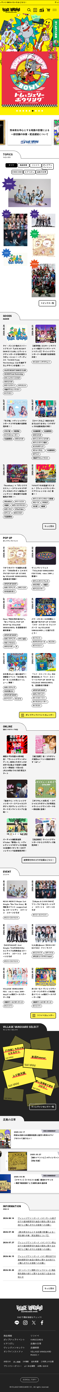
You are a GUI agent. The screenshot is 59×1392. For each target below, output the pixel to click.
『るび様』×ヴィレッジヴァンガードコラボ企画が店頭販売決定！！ (15, 424)
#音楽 (6, 505)
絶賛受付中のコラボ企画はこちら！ (39, 860)
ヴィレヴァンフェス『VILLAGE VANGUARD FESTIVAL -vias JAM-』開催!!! (43, 572)
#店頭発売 (51, 450)
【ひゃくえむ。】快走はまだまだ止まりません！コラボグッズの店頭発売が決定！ (43, 424)
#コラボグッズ (38, 447)
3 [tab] (23, 111)
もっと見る (49, 526)
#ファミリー (37, 646)
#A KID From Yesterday (13, 374)
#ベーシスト (19, 502)
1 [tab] (17, 111)
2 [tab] (20, 111)
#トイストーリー (39, 698)
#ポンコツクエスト (19, 505)
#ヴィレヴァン (9, 386)
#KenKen (8, 502)
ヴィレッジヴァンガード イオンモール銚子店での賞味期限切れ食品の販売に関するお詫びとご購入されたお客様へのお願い (37, 1221)
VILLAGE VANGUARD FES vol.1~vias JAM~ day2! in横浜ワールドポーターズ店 (14, 993)
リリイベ (35, 165)
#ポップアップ (9, 588)
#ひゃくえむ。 (38, 450)
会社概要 (34, 1361)
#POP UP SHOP (10, 584)
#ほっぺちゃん (9, 643)
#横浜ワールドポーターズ (13, 1002)
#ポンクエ (8, 509)
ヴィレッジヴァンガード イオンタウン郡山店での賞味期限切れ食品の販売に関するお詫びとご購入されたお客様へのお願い (37, 1246)
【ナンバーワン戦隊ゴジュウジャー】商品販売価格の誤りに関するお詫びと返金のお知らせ (36, 1273)
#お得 (35, 506)
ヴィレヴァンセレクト (14, 1347)
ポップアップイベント (47, 166)
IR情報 (26, 1361)
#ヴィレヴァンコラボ (12, 378)
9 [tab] (42, 111)
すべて (11, 165)
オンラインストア (12, 1351)
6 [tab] (33, 111)
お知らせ (7, 1361)
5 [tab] (29, 111)
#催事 (43, 506)
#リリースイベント (11, 918)
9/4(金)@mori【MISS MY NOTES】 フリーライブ (43, 946)
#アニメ (36, 454)
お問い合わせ (42, 1366)
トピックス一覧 (47, 303)
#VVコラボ (8, 382)
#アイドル (49, 953)
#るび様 (7, 431)
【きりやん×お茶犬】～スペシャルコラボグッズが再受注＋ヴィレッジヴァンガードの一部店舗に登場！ (43, 805)
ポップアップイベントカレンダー (40, 715)
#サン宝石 (22, 639)
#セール (36, 503)
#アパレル (22, 386)
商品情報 (23, 165)
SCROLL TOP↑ (30, 1379)
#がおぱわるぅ (9, 592)
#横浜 (45, 585)
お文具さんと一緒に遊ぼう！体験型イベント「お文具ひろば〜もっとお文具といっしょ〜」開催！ (15, 678)
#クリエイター (38, 589)
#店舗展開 (36, 431)
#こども (52, 642)
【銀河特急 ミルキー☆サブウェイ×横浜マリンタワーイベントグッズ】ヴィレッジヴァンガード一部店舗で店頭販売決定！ (44, 352)
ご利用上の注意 (47, 1361)
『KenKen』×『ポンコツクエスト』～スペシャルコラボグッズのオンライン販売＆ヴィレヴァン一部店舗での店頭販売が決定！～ (15, 491)
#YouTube (19, 509)
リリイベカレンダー (45, 1015)
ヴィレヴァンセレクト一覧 (42, 1106)
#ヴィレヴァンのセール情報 (43, 499)
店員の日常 (41, 172)
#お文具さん (8, 691)
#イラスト (8, 393)
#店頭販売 (8, 439)
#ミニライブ (37, 953)
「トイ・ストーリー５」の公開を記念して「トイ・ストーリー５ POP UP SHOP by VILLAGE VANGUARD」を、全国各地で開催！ (43, 680)
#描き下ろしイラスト (12, 389)
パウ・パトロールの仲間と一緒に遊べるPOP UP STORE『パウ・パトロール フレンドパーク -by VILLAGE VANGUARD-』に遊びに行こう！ (44, 626)
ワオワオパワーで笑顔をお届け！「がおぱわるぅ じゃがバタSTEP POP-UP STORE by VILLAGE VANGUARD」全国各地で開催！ (15, 574)
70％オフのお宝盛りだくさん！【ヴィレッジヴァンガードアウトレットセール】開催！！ (43, 489)
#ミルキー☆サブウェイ (41, 362)
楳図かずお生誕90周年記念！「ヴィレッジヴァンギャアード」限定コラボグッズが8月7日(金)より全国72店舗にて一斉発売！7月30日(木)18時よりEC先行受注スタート (15, 765)
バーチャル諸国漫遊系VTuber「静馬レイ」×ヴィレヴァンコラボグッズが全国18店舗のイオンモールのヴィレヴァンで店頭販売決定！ (15, 845)
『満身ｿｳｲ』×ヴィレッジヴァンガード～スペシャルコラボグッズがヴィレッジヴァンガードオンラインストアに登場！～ (15, 807)
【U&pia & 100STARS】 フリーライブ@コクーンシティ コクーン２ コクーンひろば (43, 905)
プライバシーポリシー (13, 1366)
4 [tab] (26, 111)
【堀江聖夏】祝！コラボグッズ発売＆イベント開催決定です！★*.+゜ (43, 759)
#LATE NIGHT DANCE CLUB (15, 370)
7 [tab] (36, 111)
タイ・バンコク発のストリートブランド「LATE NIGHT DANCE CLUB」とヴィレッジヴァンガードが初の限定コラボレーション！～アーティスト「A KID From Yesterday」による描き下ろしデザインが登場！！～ (15, 356)
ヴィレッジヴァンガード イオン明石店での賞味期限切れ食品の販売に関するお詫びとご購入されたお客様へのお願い (37, 1260)
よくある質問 (29, 1366)
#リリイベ (8, 1006)
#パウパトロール (39, 642)
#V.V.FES (36, 585)
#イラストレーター (11, 435)
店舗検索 (35, 1347)
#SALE (45, 503)
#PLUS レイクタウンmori (42, 957)
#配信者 (17, 431)
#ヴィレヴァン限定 (40, 443)
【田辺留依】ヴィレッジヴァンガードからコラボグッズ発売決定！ (43, 842)
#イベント (36, 638)
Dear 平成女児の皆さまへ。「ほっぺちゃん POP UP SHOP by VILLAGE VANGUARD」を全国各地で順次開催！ (15, 625)
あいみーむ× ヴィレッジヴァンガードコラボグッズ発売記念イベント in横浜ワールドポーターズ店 (44, 993)
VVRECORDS (17, 172)
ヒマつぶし (29, 172)
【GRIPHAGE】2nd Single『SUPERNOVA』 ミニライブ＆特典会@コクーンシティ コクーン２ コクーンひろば (15, 951)
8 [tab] (39, 111)
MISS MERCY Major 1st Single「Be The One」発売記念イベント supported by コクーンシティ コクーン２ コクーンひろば (15, 907)
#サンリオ (22, 588)
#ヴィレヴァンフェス (40, 581)
